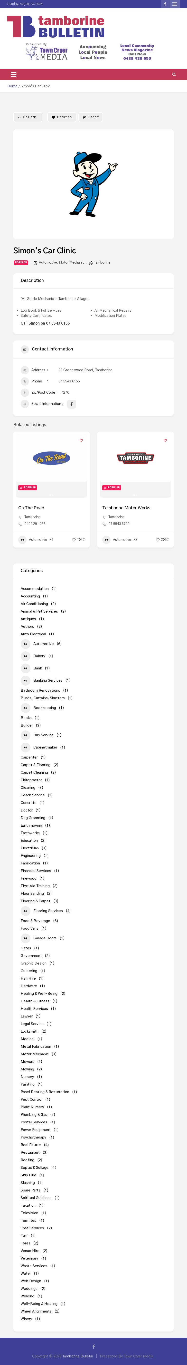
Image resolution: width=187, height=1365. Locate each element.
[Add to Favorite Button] (81, 440)
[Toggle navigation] (13, 74)
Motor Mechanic (71, 262)
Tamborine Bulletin (77, 1356)
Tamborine (102, 262)
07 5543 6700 (35, 524)
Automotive (48, 262)
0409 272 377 (119, 529)
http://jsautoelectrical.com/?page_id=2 (139, 535)
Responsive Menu (174, 4)
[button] (20, 184)
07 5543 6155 (69, 381)
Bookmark (64, 117)
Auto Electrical (113, 549)
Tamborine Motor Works (42, 508)
